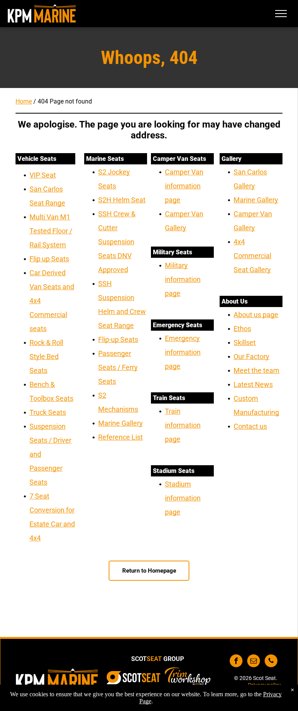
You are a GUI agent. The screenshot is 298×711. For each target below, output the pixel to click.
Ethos (242, 328)
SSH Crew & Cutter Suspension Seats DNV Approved (116, 242)
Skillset (245, 342)
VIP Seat (42, 175)
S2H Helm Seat (122, 200)
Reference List (120, 437)
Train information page (183, 425)
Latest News (253, 384)
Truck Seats (47, 412)
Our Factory (251, 356)
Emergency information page (183, 352)
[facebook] (236, 661)
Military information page (183, 279)
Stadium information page (183, 498)
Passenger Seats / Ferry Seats (118, 367)
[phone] (271, 661)
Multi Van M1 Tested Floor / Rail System (50, 231)
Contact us (250, 426)
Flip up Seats (49, 259)
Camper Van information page (184, 186)
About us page (256, 315)
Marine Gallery (120, 423)
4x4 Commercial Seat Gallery (252, 256)
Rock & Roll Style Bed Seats (46, 356)
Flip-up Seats (118, 339)
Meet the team (256, 370)
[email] (253, 661)
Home (24, 101)
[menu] (281, 13)
